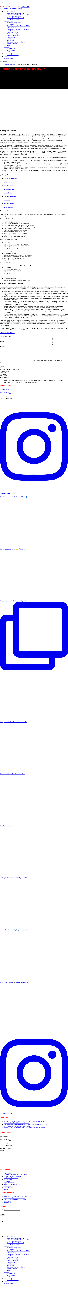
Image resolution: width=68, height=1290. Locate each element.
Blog (8, 51)
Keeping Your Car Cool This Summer (14, 1197)
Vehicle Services (8, 21)
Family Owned (11, 48)
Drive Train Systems (9, 203)
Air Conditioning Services (11, 1178)
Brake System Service (9, 182)
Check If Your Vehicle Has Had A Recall (15, 1199)
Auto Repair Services (13, 19)
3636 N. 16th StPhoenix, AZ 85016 (5, 393)
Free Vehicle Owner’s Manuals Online (18, 14)
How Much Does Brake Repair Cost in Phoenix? (17, 1126)
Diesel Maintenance (12, 31)
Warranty (9, 45)
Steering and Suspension (10, 196)
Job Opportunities (8, 58)
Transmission (7, 1186)
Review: (2, 346)
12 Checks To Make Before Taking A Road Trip (17, 1196)
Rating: (2, 341)
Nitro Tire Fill (7, 1173)
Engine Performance (13, 35)
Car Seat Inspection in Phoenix (15, 18)
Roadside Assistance (13, 55)
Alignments (10, 24)
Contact (6, 56)
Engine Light (7, 1201)
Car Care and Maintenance (10, 178)
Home (1, 64)
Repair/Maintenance (9, 11)
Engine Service (11, 37)
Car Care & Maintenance (14, 27)
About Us (6, 47)
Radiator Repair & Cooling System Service (19, 29)
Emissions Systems (12, 32)
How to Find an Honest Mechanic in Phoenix (16, 1123)
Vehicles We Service (10, 64)
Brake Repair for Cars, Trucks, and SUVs (18, 26)
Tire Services (10, 40)
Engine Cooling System (13, 34)
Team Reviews (11, 50)
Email (6, 1209)
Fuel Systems (11, 39)
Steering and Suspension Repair (16, 42)
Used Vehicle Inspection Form (15, 13)
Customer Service (8, 53)
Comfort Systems (8, 193)
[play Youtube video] (34, 108)
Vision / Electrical (12, 43)
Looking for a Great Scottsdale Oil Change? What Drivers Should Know (24, 1121)
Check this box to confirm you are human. (49, 360)
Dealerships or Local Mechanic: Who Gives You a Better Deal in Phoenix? (24, 1127)
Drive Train (7, 1181)
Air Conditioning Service (14, 22)
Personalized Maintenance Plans (16, 16)
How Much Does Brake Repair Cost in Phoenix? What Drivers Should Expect (25, 1124)
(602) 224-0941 (25, 7)
